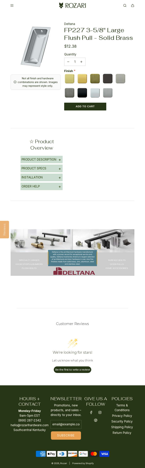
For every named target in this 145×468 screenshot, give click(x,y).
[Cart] (133, 5)
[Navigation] (12, 5)
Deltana (69, 24)
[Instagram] (100, 412)
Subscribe (66, 435)
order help (41, 186)
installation (41, 177)
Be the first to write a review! (72, 369)
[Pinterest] (96, 420)
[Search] (125, 5)
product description (41, 159)
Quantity (70, 54)
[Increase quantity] (81, 62)
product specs (41, 168)
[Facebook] (91, 412)
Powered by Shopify (83, 463)
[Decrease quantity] (68, 62)
